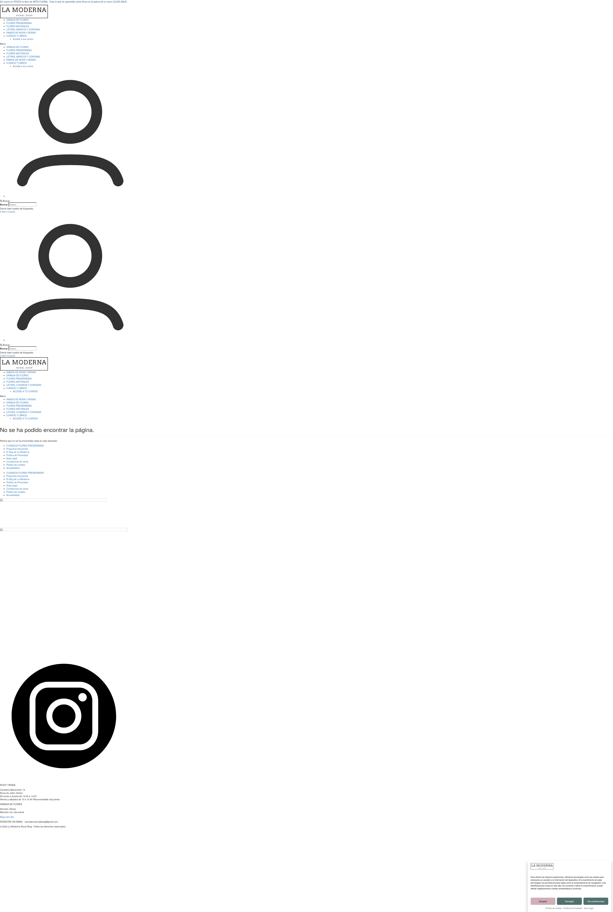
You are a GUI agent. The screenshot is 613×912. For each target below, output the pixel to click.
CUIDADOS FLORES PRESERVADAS (25, 445)
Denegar (569, 901)
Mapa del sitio (7, 816)
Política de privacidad (72, 880)
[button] (306, 43)
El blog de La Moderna (17, 452)
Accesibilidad (12, 467)
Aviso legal (588, 908)
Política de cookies (553, 908)
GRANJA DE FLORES (17, 19)
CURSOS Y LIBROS (16, 35)
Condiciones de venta (17, 461)
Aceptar (543, 901)
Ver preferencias (595, 901)
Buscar (4, 204)
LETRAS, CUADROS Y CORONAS (23, 384)
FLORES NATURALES (17, 26)
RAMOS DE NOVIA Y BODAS (21, 32)
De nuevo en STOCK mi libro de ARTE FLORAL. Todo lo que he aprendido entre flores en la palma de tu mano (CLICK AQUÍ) (63, 1)
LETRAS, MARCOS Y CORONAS (23, 29)
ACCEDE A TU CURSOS (25, 391)
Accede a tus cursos (23, 39)
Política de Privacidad (572, 908)
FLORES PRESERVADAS (19, 23)
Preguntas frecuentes (17, 448)
